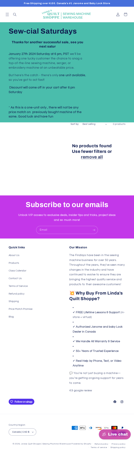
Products (14, 263)
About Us (14, 255)
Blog (11, 317)
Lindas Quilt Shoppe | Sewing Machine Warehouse (46, 444)
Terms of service (99, 447)
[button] (7, 14)
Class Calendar (17, 270)
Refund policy (17, 294)
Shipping (14, 301)
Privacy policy (118, 444)
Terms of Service (18, 286)
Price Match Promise (21, 309)
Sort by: (75, 124)
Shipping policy (117, 447)
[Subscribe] (94, 230)
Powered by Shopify (81, 444)
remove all (92, 157)
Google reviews (103, 390)
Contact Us (15, 278)
